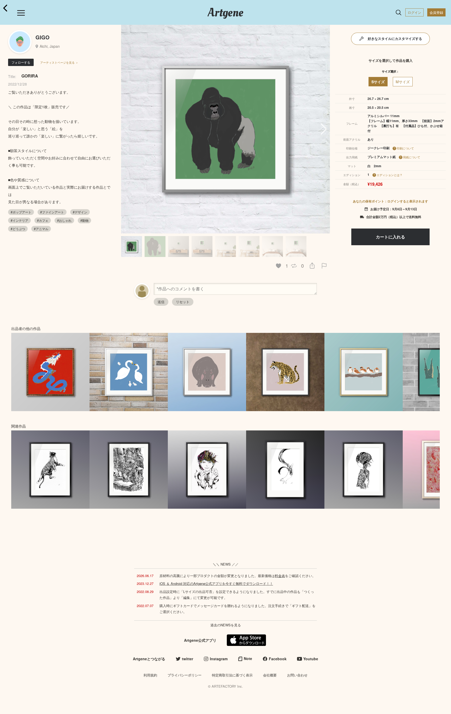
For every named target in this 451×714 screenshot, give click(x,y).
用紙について (411, 157)
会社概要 (270, 675)
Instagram (219, 658)
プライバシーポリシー (184, 675)
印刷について (405, 148)
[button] (323, 129)
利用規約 (150, 675)
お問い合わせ (297, 675)
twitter (187, 658)
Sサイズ (378, 81)
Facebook (278, 658)
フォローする (20, 62)
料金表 (280, 575)
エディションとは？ (389, 175)
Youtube (310, 658)
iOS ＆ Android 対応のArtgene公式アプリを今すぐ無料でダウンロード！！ (216, 583)
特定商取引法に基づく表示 (232, 675)
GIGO (42, 37)
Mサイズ (403, 81)
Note (248, 658)
